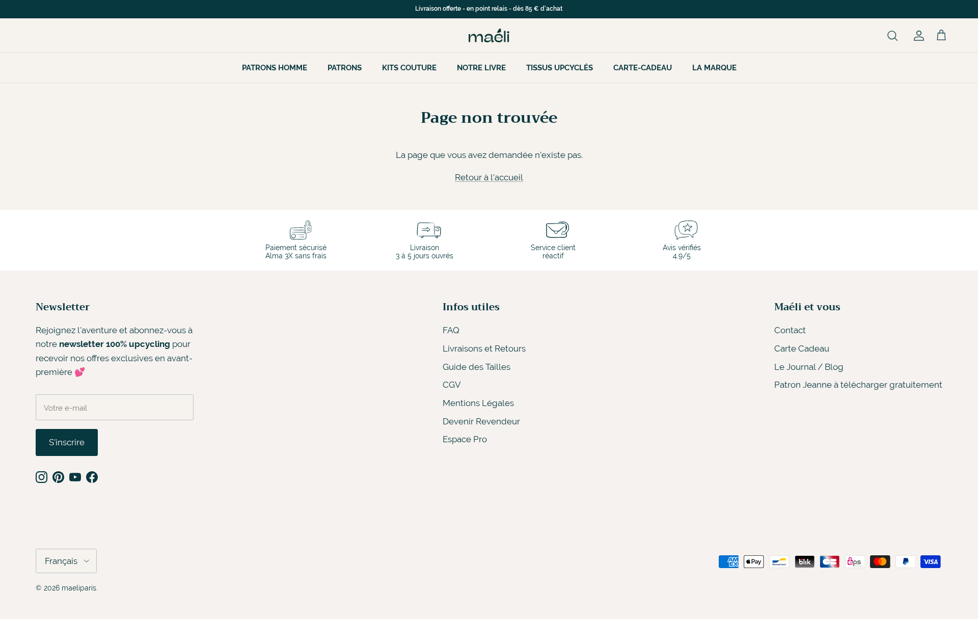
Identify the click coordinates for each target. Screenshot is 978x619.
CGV (452, 385)
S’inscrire (67, 442)
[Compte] (917, 35)
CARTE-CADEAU (642, 67)
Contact (790, 330)
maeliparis (79, 588)
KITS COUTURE (409, 67)
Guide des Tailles (476, 367)
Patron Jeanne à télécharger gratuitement (858, 385)
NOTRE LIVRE (481, 67)
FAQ (451, 330)
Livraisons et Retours (484, 348)
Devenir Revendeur (481, 421)
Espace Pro (465, 439)
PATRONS (345, 67)
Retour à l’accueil (489, 177)
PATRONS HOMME (274, 67)
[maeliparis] (489, 35)
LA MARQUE (714, 67)
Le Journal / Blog (809, 367)
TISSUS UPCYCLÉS (559, 67)
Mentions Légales (478, 403)
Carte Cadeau (801, 348)
